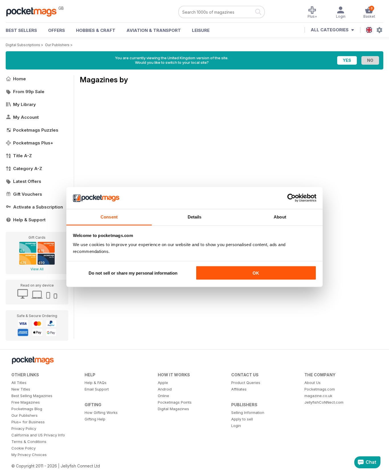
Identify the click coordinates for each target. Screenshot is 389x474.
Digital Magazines (173, 408)
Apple (163, 382)
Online (163, 395)
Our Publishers (57, 45)
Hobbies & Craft (95, 30)
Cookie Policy (23, 448)
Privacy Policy (23, 428)
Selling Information (247, 412)
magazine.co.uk (318, 395)
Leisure (201, 30)
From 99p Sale (28, 91)
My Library (24, 104)
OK (256, 273)
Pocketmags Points (175, 402)
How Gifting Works (101, 412)
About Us (312, 382)
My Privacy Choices (29, 454)
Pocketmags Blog (26, 408)
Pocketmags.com (319, 389)
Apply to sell (242, 419)
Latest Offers (27, 181)
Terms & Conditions (28, 441)
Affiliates (239, 389)
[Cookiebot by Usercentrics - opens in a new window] (291, 198)
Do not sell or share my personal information (133, 273)
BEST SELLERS (21, 30)
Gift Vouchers (27, 194)
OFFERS (56, 30)
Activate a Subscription (38, 207)
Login (236, 425)
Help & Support (29, 219)
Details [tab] (195, 216)
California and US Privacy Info (38, 435)
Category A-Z (27, 168)
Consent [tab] (109, 216)
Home (19, 78)
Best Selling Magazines (31, 395)
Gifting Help (95, 419)
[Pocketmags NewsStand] (34, 11)
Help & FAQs (96, 382)
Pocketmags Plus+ (33, 143)
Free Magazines (25, 402)
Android (165, 389)
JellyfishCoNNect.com (323, 402)
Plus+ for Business (28, 422)
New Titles (20, 389)
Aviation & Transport (153, 30)
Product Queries (245, 382)
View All (37, 269)
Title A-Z (22, 155)
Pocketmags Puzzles (35, 130)
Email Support (97, 389)
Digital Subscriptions (23, 45)
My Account (26, 117)
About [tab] (280, 216)
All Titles (18, 382)
